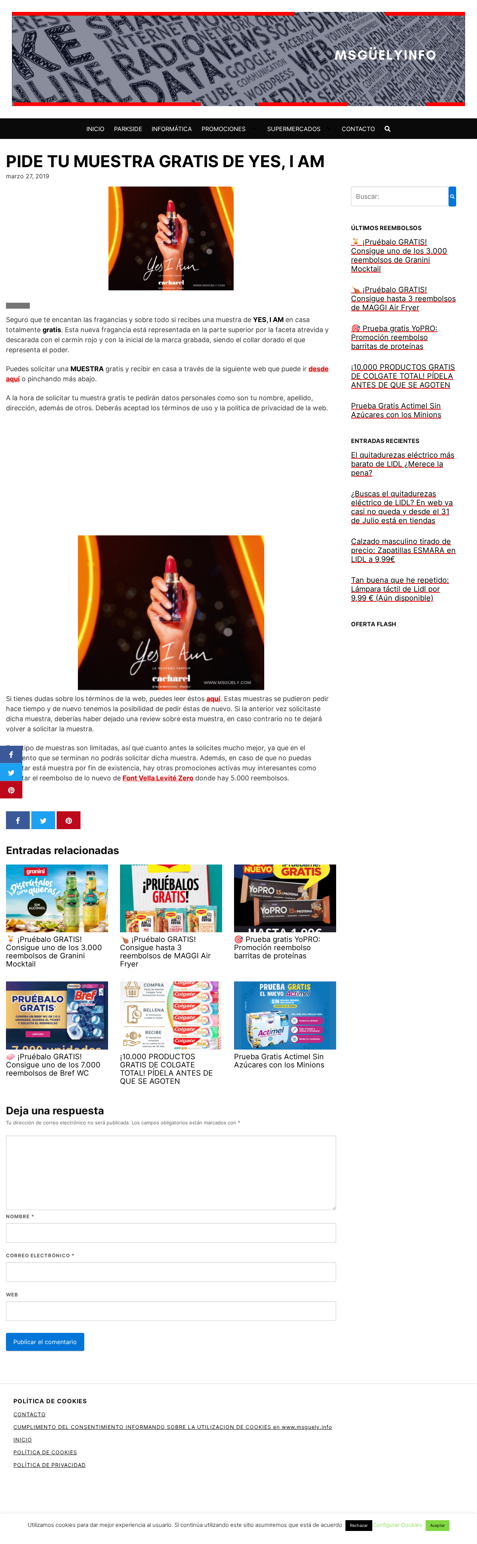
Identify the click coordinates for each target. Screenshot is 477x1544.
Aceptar (437, 1525)
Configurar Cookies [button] (397, 1524)
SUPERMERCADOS (293, 129)
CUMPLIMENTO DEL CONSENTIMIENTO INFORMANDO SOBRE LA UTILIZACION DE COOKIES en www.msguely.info (172, 1427)
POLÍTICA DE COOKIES (45, 1452)
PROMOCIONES (224, 129)
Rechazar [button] (359, 1525)
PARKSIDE (128, 129)
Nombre (20, 1216)
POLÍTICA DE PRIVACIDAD (49, 1465)
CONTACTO (358, 129)
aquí (213, 699)
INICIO (95, 129)
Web (12, 1295)
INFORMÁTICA (172, 129)
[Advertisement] (171, 474)
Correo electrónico (40, 1255)
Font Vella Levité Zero (158, 778)
